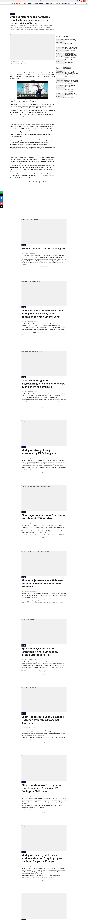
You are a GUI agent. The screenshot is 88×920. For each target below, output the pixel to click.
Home (13, 3)
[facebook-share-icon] (1, 198)
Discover (58, 3)
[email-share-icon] (1, 204)
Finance (35, 3)
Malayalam (18, 3)
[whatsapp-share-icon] (1, 192)
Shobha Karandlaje (33, 181)
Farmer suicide (14, 181)
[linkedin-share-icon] (1, 201)
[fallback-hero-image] (60, 41)
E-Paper (25, 3)
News (29, 3)
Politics (47, 3)
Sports (52, 3)
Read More (44, 267)
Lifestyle (41, 3)
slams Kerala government (46, 181)
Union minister (23, 181)
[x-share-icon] (1, 195)
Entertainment (66, 3)
